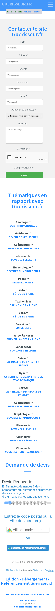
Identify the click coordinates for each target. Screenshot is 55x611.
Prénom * (23, 55)
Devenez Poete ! (23, 282)
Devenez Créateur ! (23, 440)
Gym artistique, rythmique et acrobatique (23, 378)
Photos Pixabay (27, 600)
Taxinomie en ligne (23, 305)
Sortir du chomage (23, 225)
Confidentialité (15, 570)
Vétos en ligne (23, 293)
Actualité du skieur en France (23, 363)
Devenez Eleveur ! (23, 259)
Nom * (23, 41)
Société (23, 68)
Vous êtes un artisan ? (49, 570)
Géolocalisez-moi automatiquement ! (29, 548)
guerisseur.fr (17, 4)
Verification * (23, 148)
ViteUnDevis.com (38, 570)
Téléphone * (23, 82)
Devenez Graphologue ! (23, 417)
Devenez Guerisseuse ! (23, 248)
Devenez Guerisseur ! (23, 237)
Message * (23, 123)
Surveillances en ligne (23, 339)
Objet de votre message (23, 109)
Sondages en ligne (23, 350)
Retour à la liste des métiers (28, 562)
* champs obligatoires (23, 167)
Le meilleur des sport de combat (23, 393)
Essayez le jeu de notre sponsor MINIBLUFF (27, 594)
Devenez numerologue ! (23, 271)
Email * (23, 96)
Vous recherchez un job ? (23, 451)
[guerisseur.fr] (50, 4)
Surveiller (23, 328)
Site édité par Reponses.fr (27, 606)
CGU (7, 570)
